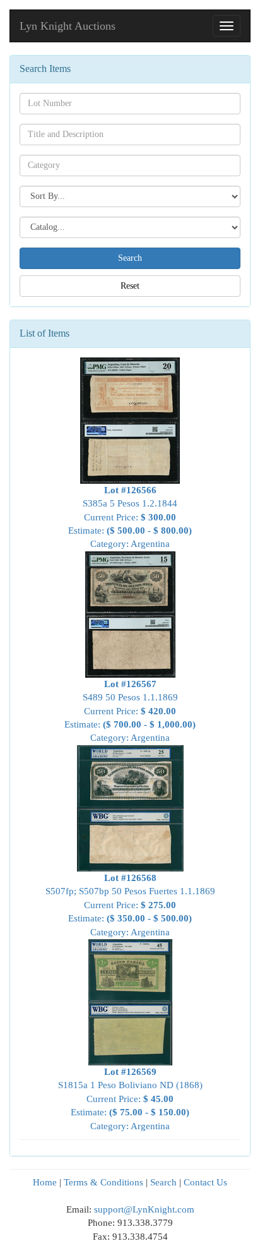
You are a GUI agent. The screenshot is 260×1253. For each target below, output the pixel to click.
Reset (130, 286)
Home (45, 1182)
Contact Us (205, 1182)
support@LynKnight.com (144, 1209)
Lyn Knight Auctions (67, 26)
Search (163, 1182)
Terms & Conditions (103, 1182)
